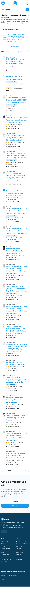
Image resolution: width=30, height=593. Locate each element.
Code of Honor (4, 557)
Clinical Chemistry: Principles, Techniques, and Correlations (16, 35)
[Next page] (13, 470)
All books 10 (15, 46)
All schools (18, 554)
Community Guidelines (6, 559)
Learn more (15, 501)
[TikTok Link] (5, 531)
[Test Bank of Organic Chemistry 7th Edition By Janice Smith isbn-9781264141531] (4, 248)
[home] (15, 3)
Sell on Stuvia (4, 543)
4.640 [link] (10, 470)
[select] (23, 51)
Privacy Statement (13, 575)
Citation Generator (5, 548)
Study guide (18, 548)
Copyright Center (5, 554)
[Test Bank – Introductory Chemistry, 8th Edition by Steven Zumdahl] (4, 397)
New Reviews (19, 559)
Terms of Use (4, 575)
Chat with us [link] (19, 546)
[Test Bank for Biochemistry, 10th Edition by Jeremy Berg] (4, 361)
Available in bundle (11, 81)
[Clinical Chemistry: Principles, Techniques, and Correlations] (4, 37)
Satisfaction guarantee (21, 541)
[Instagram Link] (2, 531)
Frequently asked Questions (22, 543)
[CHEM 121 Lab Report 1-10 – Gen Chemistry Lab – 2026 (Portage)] (4, 415)
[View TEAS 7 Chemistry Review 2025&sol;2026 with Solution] (15, 83)
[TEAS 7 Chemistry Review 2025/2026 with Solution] (4, 76)
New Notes (18, 557)
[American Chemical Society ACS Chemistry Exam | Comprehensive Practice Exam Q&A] (4, 452)
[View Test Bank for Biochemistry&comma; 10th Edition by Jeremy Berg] (15, 365)
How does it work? (5, 541)
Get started (15, 506)
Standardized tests (20, 562)
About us (3, 546)
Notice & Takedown (5, 562)
